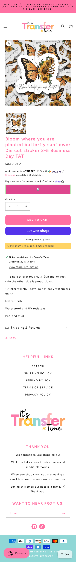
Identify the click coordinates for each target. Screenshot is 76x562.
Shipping (10, 175)
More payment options (38, 239)
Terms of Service (38, 387)
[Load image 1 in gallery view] (16, 123)
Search (38, 366)
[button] (5, 26)
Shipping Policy (38, 373)
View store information (23, 267)
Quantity (10, 199)
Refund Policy (38, 380)
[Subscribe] (63, 513)
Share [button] (12, 337)
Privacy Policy (38, 394)
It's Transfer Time (32, 551)
